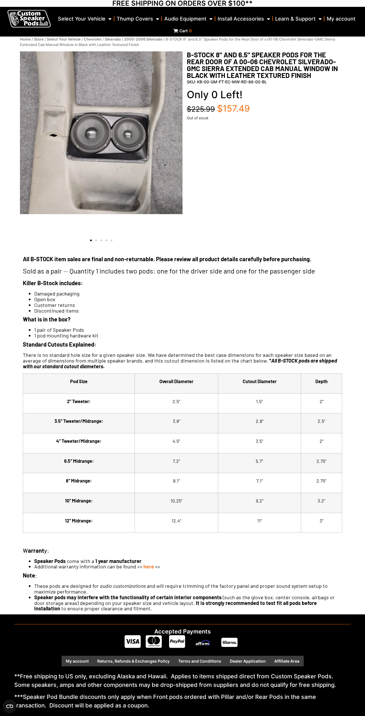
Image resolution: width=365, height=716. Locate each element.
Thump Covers (135, 19)
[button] (91, 240)
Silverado (113, 39)
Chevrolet (93, 39)
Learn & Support (295, 19)
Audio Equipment (185, 19)
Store (39, 39)
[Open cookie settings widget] (10, 706)
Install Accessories (241, 19)
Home (25, 39)
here (148, 566)
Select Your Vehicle (82, 19)
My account (341, 19)
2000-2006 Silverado (143, 39)
